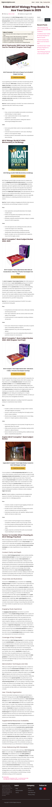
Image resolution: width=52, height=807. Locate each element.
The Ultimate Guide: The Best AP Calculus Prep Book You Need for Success (43, 35)
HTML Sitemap (31, 792)
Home (17, 792)
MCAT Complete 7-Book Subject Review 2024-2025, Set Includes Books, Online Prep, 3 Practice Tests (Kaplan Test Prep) (18, 271)
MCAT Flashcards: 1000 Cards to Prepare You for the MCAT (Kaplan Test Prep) (18, 34)
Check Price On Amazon (18, 77)
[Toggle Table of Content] (32, 32)
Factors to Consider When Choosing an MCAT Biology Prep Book (17, 42)
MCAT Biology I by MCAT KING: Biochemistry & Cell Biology (15, 36)
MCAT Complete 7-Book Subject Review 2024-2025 (14, 38)
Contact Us (31, 790)
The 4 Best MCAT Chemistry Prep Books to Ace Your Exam (14, 779)
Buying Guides (46, 2)
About (33, 2)
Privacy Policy (31, 794)
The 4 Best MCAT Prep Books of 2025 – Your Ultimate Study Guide (15, 778)
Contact (37, 2)
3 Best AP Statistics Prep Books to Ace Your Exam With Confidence (43, 29)
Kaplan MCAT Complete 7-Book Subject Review (13, 40)
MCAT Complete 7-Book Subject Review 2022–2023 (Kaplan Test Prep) (18, 39)
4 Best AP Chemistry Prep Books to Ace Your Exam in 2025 (43, 41)
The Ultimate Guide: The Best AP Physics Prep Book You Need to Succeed (43, 47)
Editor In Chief (11, 14)
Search (38, 17)
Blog (41, 2)
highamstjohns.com (8, 2)
